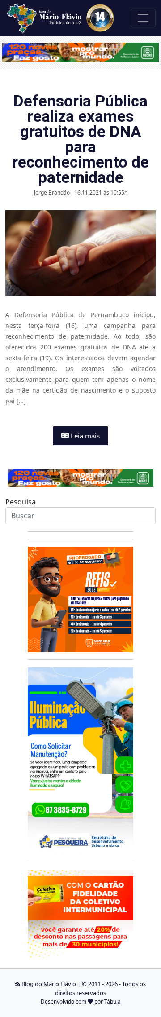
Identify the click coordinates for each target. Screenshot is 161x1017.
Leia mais (84, 435)
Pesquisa (20, 502)
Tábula (112, 1001)
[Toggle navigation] (143, 18)
